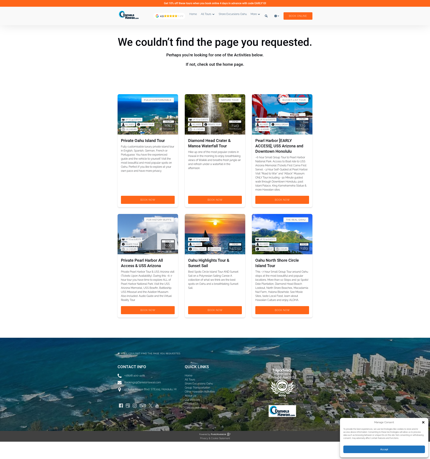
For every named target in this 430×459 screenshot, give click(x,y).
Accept (384, 449)
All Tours (190, 379)
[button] (423, 422)
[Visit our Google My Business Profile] (128, 405)
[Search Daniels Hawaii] (266, 16)
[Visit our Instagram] (135, 405)
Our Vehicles (192, 399)
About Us (190, 395)
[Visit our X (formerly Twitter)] (151, 405)
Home (193, 14)
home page (233, 64)
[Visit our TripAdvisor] (142, 405)
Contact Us (191, 403)
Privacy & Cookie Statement (215, 438)
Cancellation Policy (196, 407)
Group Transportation (197, 387)
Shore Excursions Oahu (233, 14)
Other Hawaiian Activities (200, 391)
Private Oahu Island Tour (143, 140)
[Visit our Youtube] (157, 405)
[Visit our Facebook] (121, 405)
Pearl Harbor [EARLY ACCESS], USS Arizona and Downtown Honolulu (279, 146)
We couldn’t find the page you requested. (152, 353)
